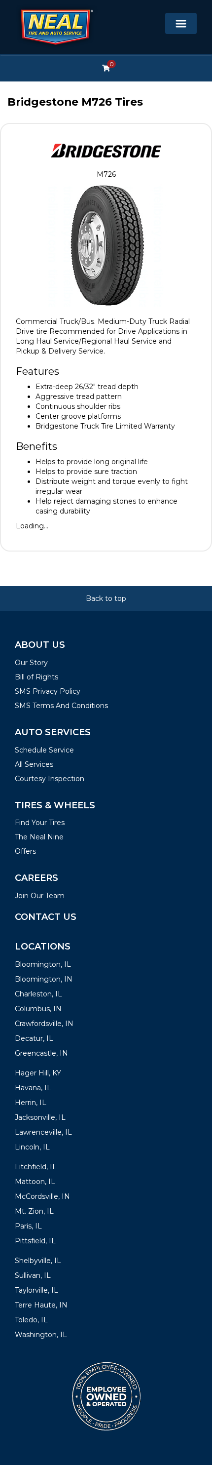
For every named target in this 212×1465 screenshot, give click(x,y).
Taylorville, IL (36, 1290)
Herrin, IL (30, 1102)
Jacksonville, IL (40, 1117)
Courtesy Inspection (49, 778)
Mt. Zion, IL (34, 1211)
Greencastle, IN (41, 1053)
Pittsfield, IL (35, 1240)
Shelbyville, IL (38, 1260)
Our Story (31, 662)
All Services (34, 764)
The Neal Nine (39, 836)
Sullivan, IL (33, 1275)
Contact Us (45, 916)
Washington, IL (41, 1334)
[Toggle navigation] (181, 23)
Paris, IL (28, 1226)
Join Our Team (40, 895)
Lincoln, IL (32, 1147)
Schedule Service (44, 750)
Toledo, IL (31, 1319)
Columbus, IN (38, 1008)
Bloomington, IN (43, 979)
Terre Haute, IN (41, 1305)
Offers (25, 851)
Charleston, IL (38, 994)
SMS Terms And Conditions (61, 705)
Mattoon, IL (35, 1181)
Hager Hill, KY (38, 1073)
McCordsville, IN (42, 1196)
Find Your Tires (40, 822)
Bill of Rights (36, 677)
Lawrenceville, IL (43, 1132)
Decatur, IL (34, 1038)
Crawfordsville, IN (44, 1023)
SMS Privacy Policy (47, 691)
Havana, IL (33, 1087)
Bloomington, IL (43, 964)
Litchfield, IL (36, 1166)
